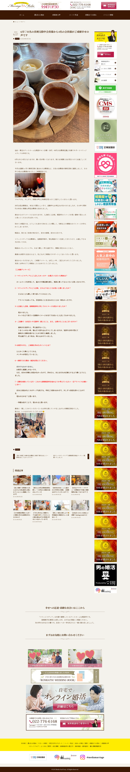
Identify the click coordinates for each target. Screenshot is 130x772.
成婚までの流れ (95, 743)
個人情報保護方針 (95, 746)
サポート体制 (42, 743)
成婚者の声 (105, 743)
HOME (23, 743)
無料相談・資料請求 (81, 746)
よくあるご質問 (46, 746)
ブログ (17, 38)
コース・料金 (68, 743)
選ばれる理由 (32, 743)
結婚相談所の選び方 (66, 746)
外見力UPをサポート (55, 743)
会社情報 (55, 746)
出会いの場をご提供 (81, 743)
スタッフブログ (34, 746)
